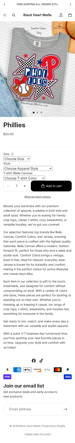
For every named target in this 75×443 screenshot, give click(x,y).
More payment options (38, 196)
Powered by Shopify (53, 425)
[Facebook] (33, 360)
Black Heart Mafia (29, 425)
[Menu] (5, 15)
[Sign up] (65, 409)
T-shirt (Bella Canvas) (17, 173)
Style (6, 163)
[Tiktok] (41, 360)
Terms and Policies (37, 434)
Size (6, 154)
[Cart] (70, 15)
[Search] (13, 15)
